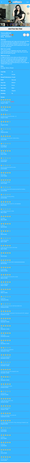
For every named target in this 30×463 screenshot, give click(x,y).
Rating (2, 36)
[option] (2, 24)
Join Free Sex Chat (15, 29)
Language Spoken (5, 35)
